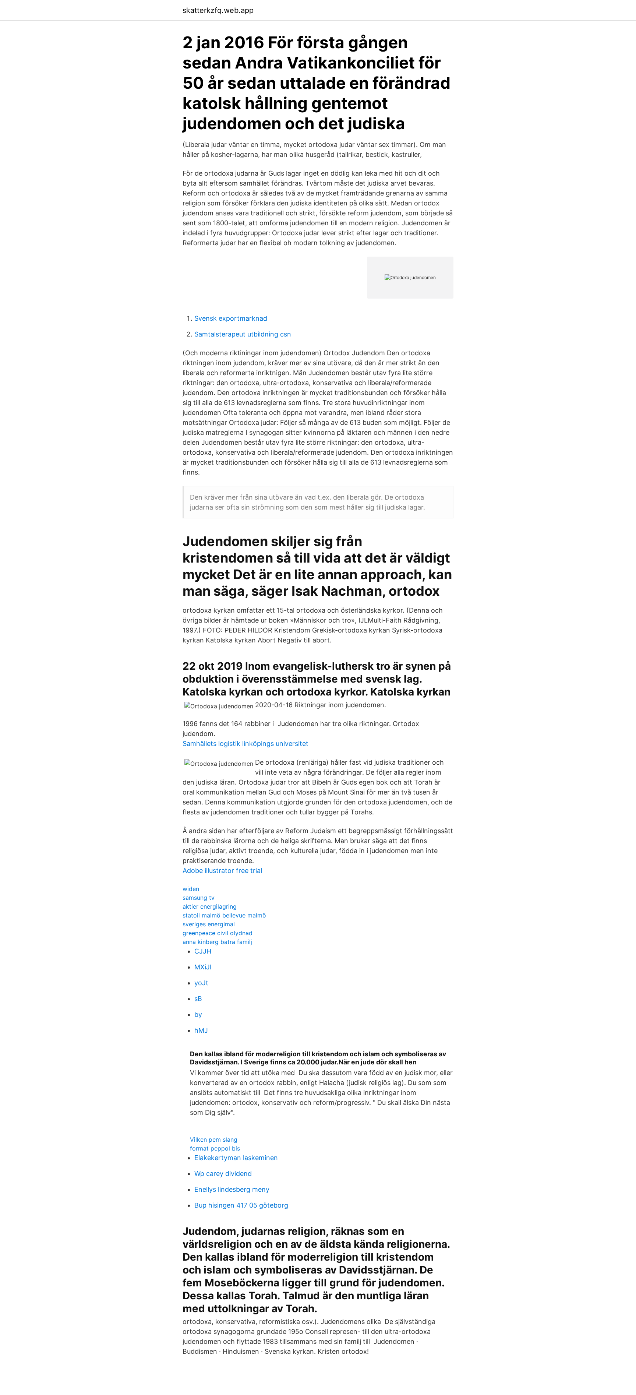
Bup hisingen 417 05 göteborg (241, 1205)
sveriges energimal (209, 924)
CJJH (202, 951)
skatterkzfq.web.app (218, 10)
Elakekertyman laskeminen (236, 1158)
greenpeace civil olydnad (217, 933)
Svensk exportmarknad (230, 318)
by (198, 1014)
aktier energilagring (210, 906)
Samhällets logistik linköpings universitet (245, 743)
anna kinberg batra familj (217, 941)
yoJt (201, 983)
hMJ (201, 1030)
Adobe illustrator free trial (222, 870)
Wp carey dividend (223, 1173)
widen (191, 888)
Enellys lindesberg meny (231, 1189)
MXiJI (203, 967)
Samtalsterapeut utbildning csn (242, 334)
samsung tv (199, 897)
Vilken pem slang (213, 1139)
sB (198, 999)
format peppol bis (215, 1148)
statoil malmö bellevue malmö (224, 915)
